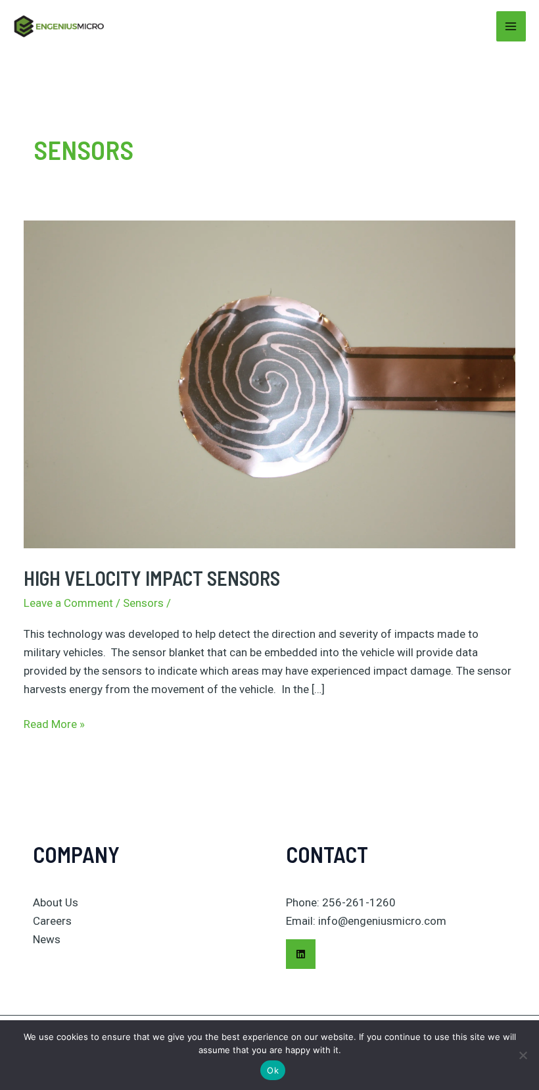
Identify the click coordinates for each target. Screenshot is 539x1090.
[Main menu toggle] (511, 26)
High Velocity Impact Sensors (152, 578)
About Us (55, 902)
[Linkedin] (301, 954)
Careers (52, 920)
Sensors (143, 603)
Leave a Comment (68, 603)
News (46, 939)
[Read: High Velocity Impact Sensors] (269, 383)
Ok (273, 1070)
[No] (522, 1055)
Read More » (54, 723)
